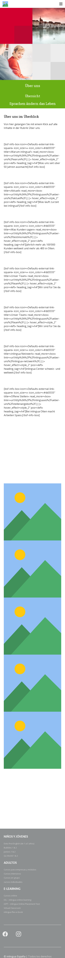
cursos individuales (13, 882)
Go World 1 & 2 (11, 855)
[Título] (5, 4)
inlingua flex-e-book (13, 912)
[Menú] (61, 4)
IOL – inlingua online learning (17, 899)
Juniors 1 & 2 (9, 851)
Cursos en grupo (12, 877)
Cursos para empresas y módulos (20, 869)
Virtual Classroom (12, 908)
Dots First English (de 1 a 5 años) (19, 843)
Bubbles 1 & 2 (10, 847)
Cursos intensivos (12, 873)
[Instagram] (18, 934)
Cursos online (10, 895)
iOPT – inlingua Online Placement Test (22, 903)
